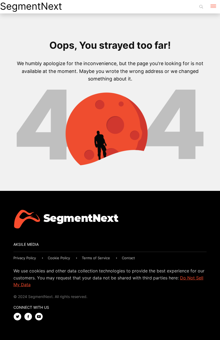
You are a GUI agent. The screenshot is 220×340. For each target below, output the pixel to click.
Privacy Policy (24, 258)
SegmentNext (31, 6)
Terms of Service (96, 258)
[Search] (201, 6)
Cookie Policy (59, 258)
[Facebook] (29, 317)
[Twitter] (18, 317)
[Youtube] (40, 317)
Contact (128, 258)
